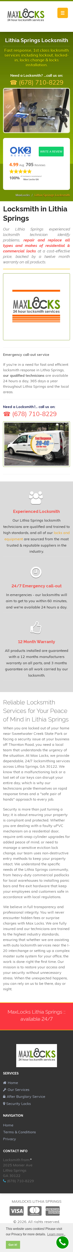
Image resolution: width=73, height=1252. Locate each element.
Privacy (9, 1139)
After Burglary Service (26, 1096)
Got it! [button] (13, 1244)
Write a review (51, 151)
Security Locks (18, 1103)
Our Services (18, 1089)
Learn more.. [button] (56, 1234)
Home (13, 1082)
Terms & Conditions (19, 1132)
